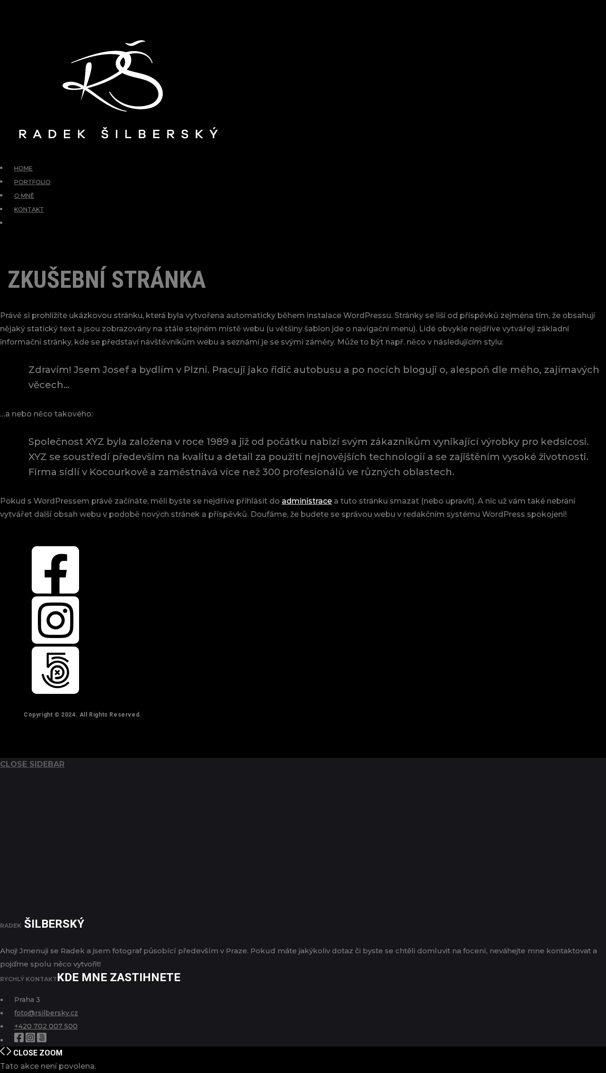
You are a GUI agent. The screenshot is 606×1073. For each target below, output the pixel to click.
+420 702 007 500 (46, 1026)
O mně (24, 195)
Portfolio (32, 182)
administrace (307, 501)
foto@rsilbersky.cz (46, 1013)
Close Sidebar (32, 764)
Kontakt (29, 209)
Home (23, 168)
